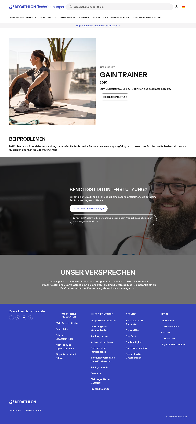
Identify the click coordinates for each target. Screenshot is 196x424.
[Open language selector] (183, 6)
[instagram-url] (30, 317)
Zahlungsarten (99, 336)
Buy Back (131, 336)
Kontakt (165, 332)
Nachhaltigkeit (134, 342)
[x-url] (17, 317)
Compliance (168, 338)
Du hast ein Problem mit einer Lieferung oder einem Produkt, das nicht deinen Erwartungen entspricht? (112, 220)
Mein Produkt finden (67, 323)
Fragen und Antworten (103, 320)
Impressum (167, 320)
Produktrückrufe (100, 388)
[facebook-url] (11, 317)
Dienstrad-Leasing (136, 348)
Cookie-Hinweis (170, 326)
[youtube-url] (24, 317)
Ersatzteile (62, 329)
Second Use (132, 330)
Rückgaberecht (100, 367)
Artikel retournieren (102, 342)
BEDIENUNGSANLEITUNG (115, 97)
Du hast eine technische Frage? (89, 208)
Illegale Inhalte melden (173, 344)
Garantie (96, 373)
